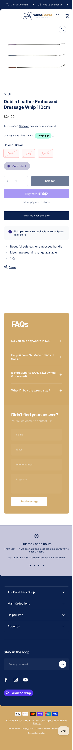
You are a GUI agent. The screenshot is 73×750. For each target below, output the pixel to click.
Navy (28, 153)
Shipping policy (57, 738)
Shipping (24, 126)
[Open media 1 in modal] (62, 29)
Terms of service (41, 738)
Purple (45, 153)
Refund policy (12, 738)
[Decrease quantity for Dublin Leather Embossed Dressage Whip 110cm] (8, 181)
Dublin (8, 94)
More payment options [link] (36, 202)
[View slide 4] (42, 575)
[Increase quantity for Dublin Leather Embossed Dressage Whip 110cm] (24, 181)
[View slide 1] (28, 575)
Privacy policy (26, 738)
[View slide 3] (37, 575)
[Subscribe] (59, 674)
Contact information (35, 743)
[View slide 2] (33, 575)
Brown (11, 153)
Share (12, 267)
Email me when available (36, 215)
